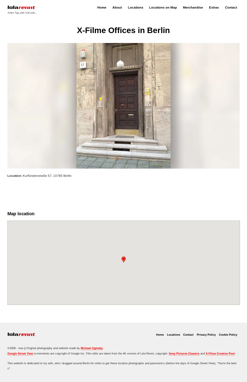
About (117, 7)
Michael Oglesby (92, 348)
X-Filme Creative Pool (220, 353)
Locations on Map (163, 7)
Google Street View (20, 353)
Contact (231, 7)
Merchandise (193, 7)
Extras (214, 7)
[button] (123, 259)
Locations (135, 7)
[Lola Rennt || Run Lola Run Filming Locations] (21, 7)
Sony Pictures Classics (184, 353)
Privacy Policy (206, 334)
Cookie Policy (228, 334)
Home (101, 7)
